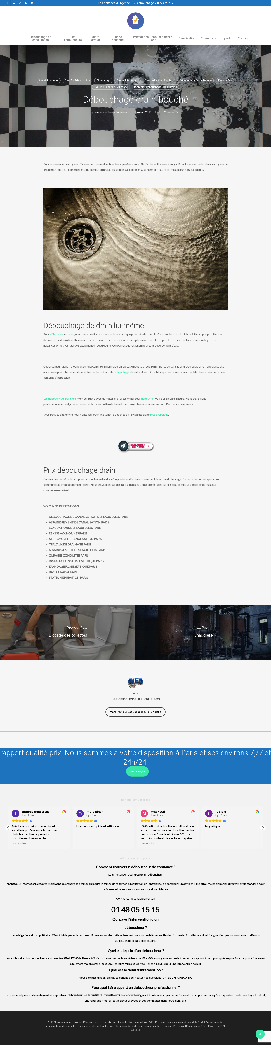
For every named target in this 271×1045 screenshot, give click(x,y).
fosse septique (159, 414)
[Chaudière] (203, 632)
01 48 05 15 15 (135, 909)
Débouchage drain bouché (196, 80)
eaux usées (225, 80)
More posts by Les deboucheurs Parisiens (135, 711)
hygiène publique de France (111, 87)
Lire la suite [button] (83, 843)
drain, (71, 334)
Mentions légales (92, 1021)
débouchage (121, 372)
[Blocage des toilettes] (68, 632)
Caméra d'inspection (77, 80)
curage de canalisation (159, 80)
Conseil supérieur (127, 80)
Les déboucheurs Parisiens (60, 398)
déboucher (57, 334)
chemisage (103, 80)
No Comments (168, 112)
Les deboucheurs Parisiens (110, 112)
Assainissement (48, 80)
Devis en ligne (137, 771)
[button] (263, 828)
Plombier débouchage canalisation (155, 87)
